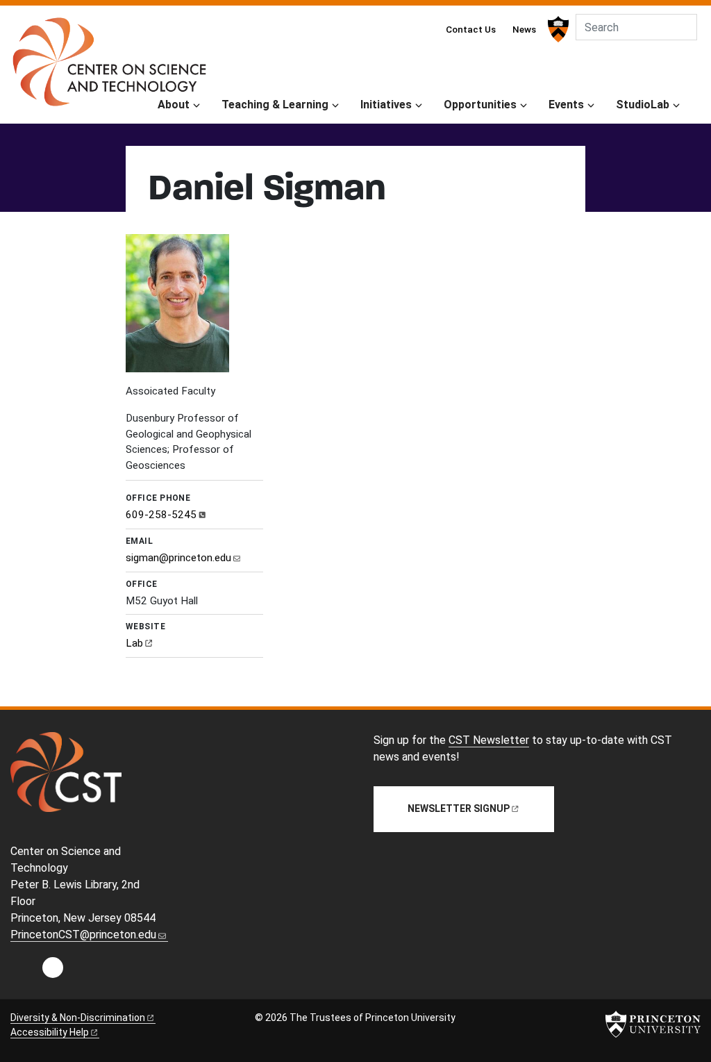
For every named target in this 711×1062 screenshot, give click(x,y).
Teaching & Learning (274, 104)
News (524, 29)
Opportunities (480, 104)
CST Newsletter (489, 740)
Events (566, 104)
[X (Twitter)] (82, 971)
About (174, 104)
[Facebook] (52, 971)
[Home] (109, 67)
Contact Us (471, 29)
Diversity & (77, 1017)
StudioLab (642, 104)
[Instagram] (23, 971)
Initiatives (386, 104)
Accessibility (49, 1032)
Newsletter (459, 808)
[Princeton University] (556, 29)
